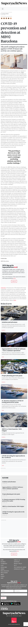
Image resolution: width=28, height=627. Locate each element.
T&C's (15, 565)
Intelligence (4, 572)
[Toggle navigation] (2, 9)
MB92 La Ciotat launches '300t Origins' (12, 430)
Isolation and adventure (9, 322)
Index (2, 574)
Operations (4, 567)
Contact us (17, 560)
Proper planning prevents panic (12, 375)
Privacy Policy (18, 563)
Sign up (14, 281)
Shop (2, 578)
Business (3, 561)
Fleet (2, 565)
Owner (2, 569)
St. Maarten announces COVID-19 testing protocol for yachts (12, 401)
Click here (3, 287)
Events (3, 576)
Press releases (5, 570)
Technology (4, 563)
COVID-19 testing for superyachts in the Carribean (13, 456)
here (15, 300)
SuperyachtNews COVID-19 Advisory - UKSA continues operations (14, 349)
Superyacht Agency (19, 569)
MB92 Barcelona (5, 261)
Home (2, 560)
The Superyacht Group (20, 567)
